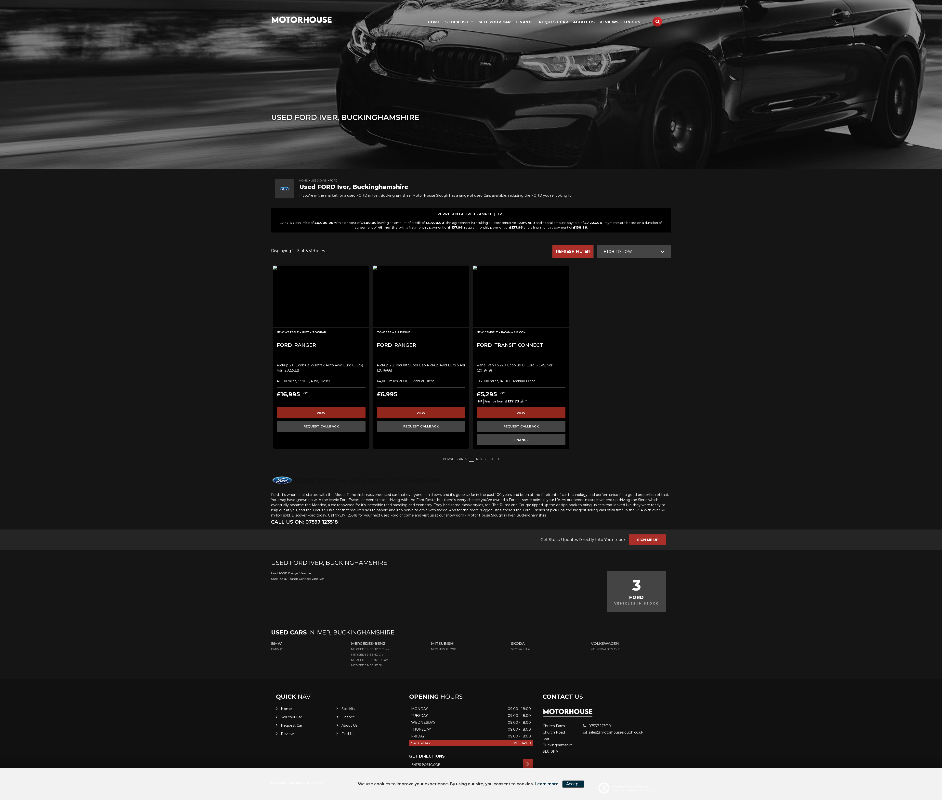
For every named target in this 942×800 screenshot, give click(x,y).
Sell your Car (495, 22)
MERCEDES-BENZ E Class (369, 660)
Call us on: (304, 522)
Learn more (547, 784)
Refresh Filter (573, 251)
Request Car (553, 22)
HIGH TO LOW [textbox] (618, 251)
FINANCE (521, 440)
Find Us (632, 22)
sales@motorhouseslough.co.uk (615, 732)
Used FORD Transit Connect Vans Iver (297, 579)
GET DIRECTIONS (427, 756)
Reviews (609, 22)
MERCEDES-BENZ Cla (367, 654)
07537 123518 (599, 726)
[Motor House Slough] (301, 21)
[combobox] (634, 251)
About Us (584, 22)
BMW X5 (277, 649)
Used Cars (319, 180)
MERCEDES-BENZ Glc (367, 665)
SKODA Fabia (521, 649)
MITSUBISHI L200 (443, 649)
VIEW (321, 413)
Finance (525, 22)
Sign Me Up (647, 540)
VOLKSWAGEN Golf (605, 649)
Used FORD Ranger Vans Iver (291, 573)
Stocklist (457, 22)
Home (434, 22)
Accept (573, 784)
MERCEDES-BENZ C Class (370, 649)
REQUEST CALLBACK (321, 426)
